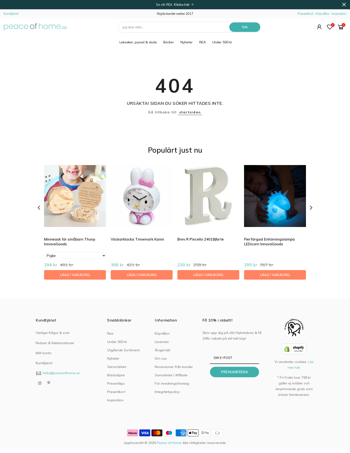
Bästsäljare (116, 375)
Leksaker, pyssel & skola (138, 42)
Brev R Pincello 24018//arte (200, 239)
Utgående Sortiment (123, 350)
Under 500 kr (222, 42)
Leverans (162, 342)
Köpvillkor (323, 13)
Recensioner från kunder (174, 367)
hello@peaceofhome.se (61, 373)
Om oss (161, 358)
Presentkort (306, 13)
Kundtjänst (11, 13)
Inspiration (339, 13)
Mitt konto (43, 353)
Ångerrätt (162, 350)
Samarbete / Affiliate (171, 375)
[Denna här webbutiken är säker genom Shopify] (294, 348)
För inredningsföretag (172, 383)
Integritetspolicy (167, 392)
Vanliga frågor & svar (53, 333)
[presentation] (39, 207)
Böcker (168, 42)
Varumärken (116, 367)
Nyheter (186, 42)
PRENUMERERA (234, 372)
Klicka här (182, 4)
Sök (245, 27)
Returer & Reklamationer (55, 343)
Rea (110, 333)
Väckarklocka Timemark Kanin (137, 239)
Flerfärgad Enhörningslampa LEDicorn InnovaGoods (269, 241)
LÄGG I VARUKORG (75, 275)
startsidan (190, 112)
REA (202, 42)
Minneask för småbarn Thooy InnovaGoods (69, 241)
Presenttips (116, 383)
